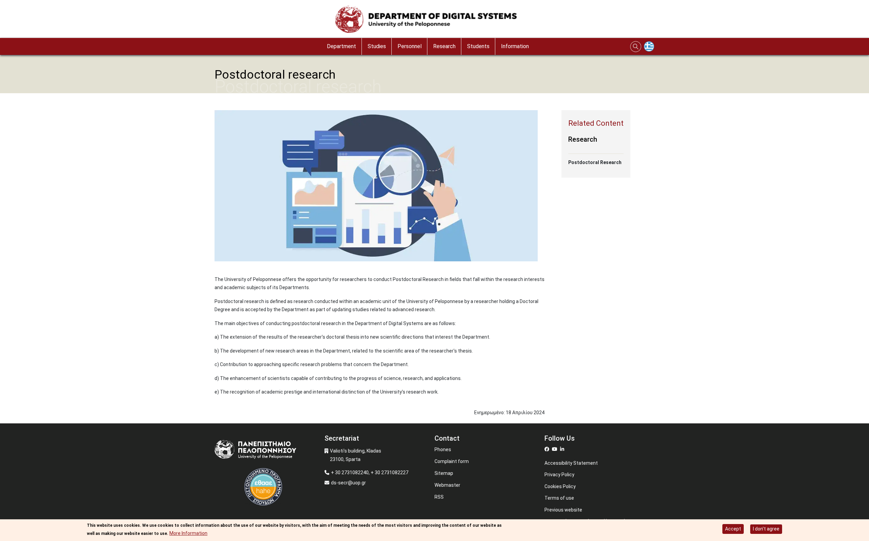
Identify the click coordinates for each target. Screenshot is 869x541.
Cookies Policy (560, 486)
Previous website (563, 510)
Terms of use (559, 498)
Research (444, 46)
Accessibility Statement (571, 463)
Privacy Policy (559, 474)
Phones (442, 449)
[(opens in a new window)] (547, 449)
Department (341, 46)
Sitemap (443, 473)
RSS (439, 497)
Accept (733, 529)
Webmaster (447, 485)
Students (478, 46)
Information (515, 46)
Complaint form (451, 461)
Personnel (409, 46)
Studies (377, 46)
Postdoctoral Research (595, 162)
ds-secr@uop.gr (348, 482)
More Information (188, 533)
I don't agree (766, 529)
